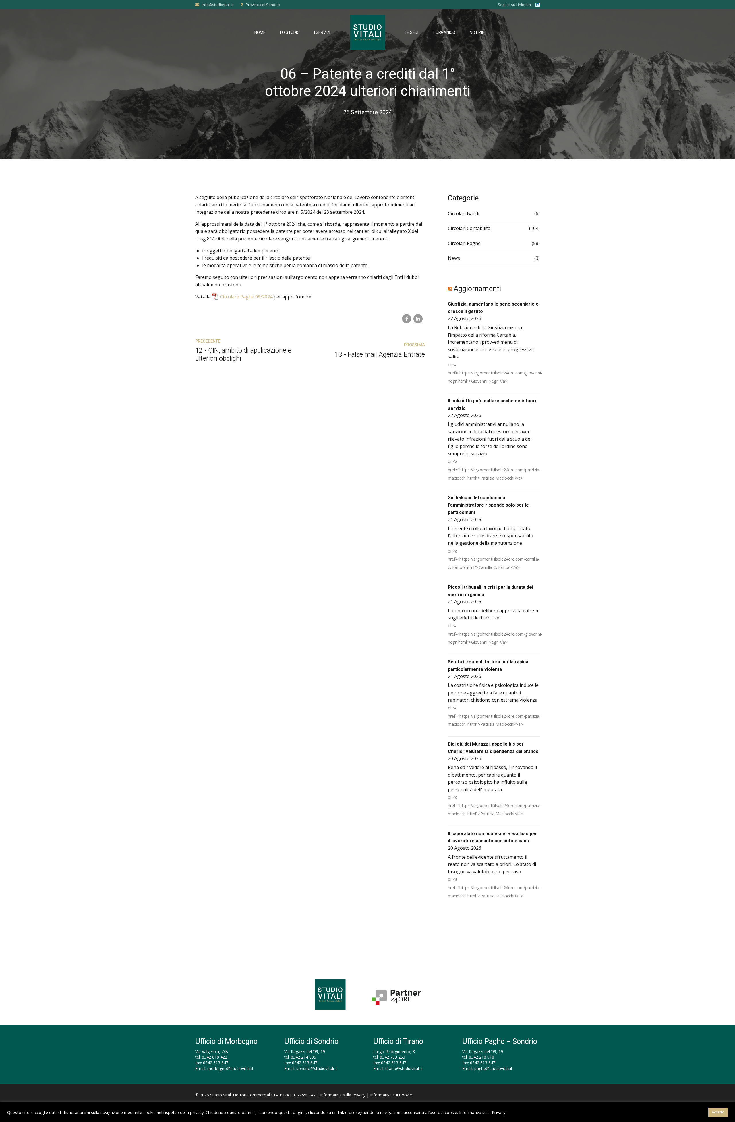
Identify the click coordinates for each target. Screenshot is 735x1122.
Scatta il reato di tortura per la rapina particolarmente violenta (488, 665)
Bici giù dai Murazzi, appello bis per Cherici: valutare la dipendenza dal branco (493, 747)
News (454, 258)
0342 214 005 (303, 1057)
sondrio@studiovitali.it (316, 1068)
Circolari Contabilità (469, 228)
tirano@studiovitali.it (404, 1068)
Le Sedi (411, 32)
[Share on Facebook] (406, 318)
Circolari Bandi (463, 213)
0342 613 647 (215, 1062)
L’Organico (444, 32)
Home (260, 32)
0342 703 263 (392, 1057)
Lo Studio (290, 32)
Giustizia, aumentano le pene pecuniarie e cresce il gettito (493, 307)
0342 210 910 (481, 1057)
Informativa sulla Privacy (342, 1095)
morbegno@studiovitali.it (230, 1068)
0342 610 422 (214, 1057)
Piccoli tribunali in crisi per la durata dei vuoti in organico (490, 590)
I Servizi (322, 32)
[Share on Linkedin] (418, 318)
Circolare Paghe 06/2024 (246, 296)
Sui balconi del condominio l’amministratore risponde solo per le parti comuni (488, 505)
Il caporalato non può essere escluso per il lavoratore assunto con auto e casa (492, 837)
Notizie (477, 32)
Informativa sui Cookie (391, 1095)
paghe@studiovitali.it (493, 1068)
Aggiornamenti (477, 289)
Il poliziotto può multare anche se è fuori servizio (492, 404)
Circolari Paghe (464, 243)
